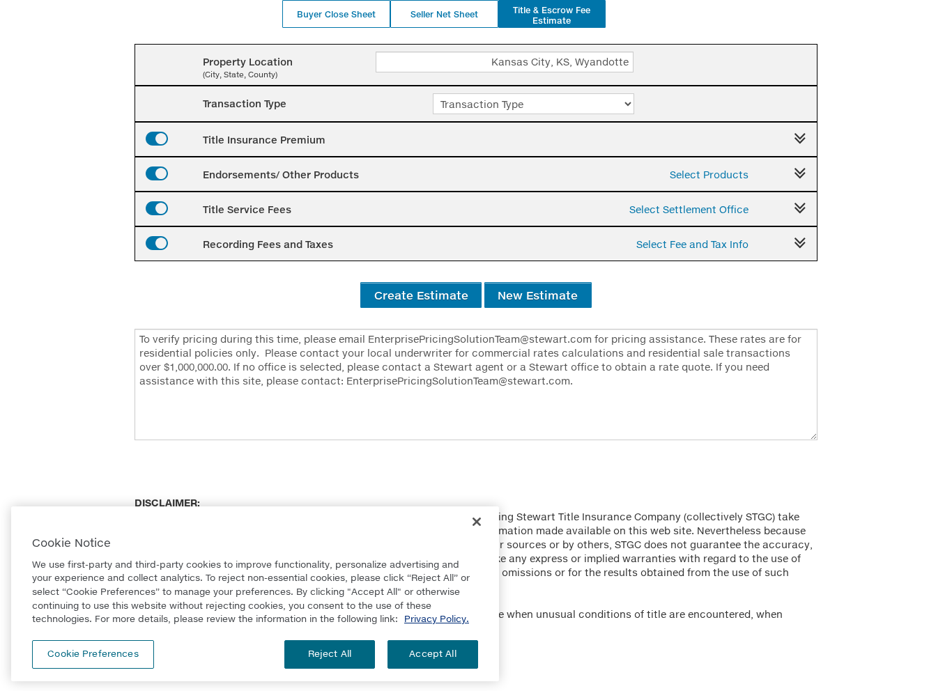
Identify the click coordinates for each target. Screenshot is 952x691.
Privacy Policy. (436, 618)
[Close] (476, 521)
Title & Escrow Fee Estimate (551, 15)
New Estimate (538, 295)
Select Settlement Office (688, 209)
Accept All (432, 653)
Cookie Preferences (92, 653)
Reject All (329, 653)
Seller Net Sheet (444, 14)
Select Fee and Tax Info (692, 244)
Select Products (709, 174)
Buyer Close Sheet (336, 14)
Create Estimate (421, 295)
